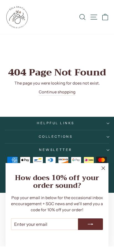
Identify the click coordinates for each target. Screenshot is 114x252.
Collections (56, 137)
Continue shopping (57, 92)
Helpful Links (55, 123)
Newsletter (55, 150)
